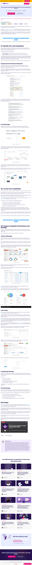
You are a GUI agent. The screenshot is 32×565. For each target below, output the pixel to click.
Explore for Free (20, 13)
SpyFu (2, 286)
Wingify (16, 561)
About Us (25, 562)
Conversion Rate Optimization (6, 18)
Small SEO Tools (19, 322)
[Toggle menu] (30, 3)
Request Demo (27, 3)
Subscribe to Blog (18, 541)
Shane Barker (9, 10)
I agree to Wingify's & (19, 543)
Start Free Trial (11, 556)
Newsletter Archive (20, 562)
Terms (23, 543)
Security (5, 562)
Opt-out (16, 562)
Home (1, 18)
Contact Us (28, 562)
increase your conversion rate (9, 29)
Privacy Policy (20, 543)
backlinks (2, 319)
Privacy (8, 562)
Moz (1, 313)
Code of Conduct (12, 562)
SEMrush (17, 241)
